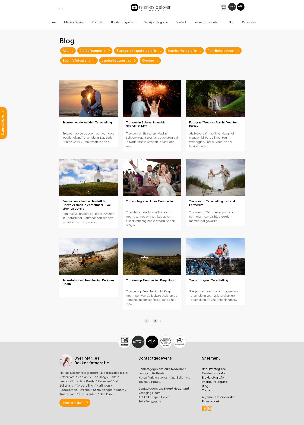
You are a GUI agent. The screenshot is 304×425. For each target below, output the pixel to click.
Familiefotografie (213, 373)
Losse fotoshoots (205, 22)
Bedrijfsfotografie (156, 22)
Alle (66, 51)
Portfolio (97, 22)
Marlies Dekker (74, 22)
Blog (231, 22)
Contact (180, 22)
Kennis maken (73, 403)
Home (52, 22)
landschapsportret (116, 60)
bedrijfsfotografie (77, 60)
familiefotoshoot (221, 51)
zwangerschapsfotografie (136, 51)
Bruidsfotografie (122, 22)
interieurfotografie (182, 51)
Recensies (249, 22)
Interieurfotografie (214, 381)
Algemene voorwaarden (218, 397)
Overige (148, 60)
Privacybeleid (211, 401)
